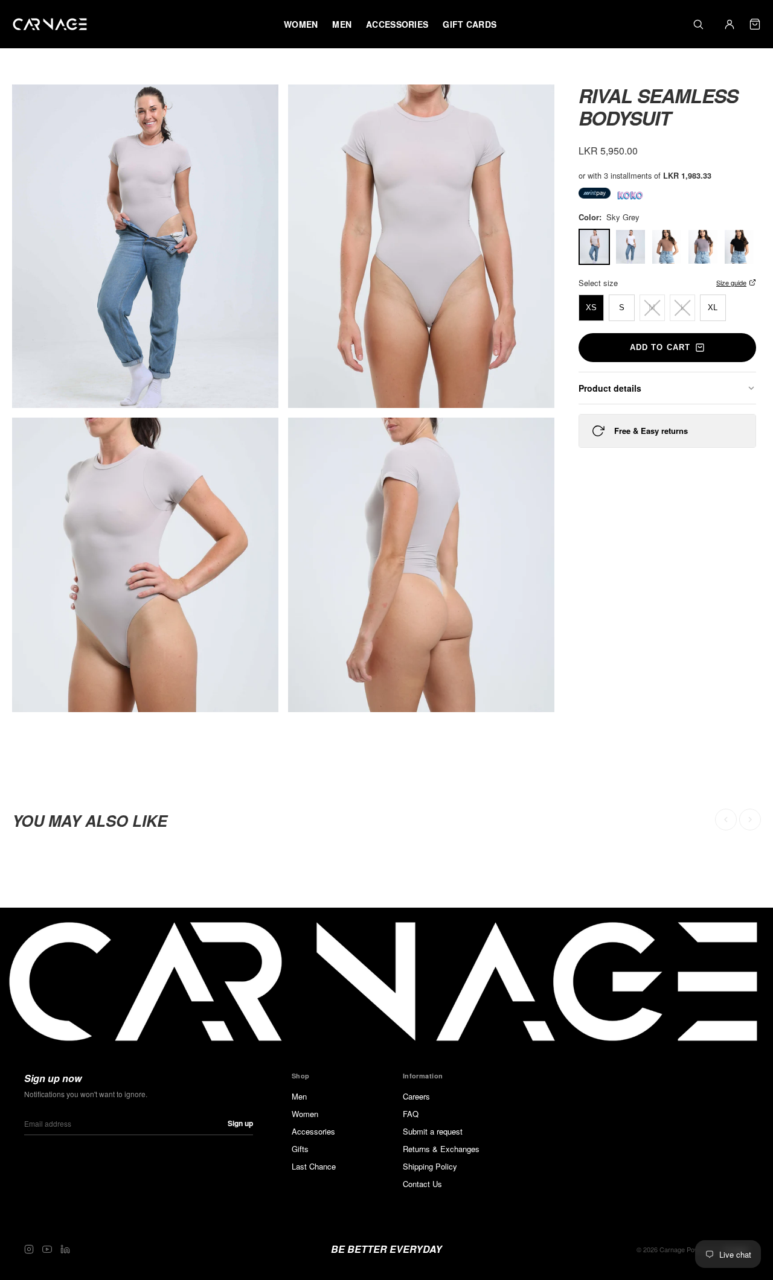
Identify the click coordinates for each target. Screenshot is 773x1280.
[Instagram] (29, 1249)
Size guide (731, 282)
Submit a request (433, 1131)
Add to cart (660, 347)
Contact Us (422, 1183)
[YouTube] (47, 1249)
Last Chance (314, 1166)
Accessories (313, 1131)
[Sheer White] (630, 247)
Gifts (300, 1148)
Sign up (240, 1123)
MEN (341, 24)
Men (299, 1096)
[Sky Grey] (594, 247)
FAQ (411, 1113)
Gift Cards (469, 24)
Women (305, 1113)
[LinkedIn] (65, 1249)
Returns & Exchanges (441, 1148)
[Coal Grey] (703, 247)
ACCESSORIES (397, 24)
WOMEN (301, 24)
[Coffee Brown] (666, 247)
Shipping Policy (430, 1166)
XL (712, 307)
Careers (416, 1096)
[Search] (698, 24)
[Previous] (726, 819)
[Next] (750, 819)
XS (591, 307)
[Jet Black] (739, 247)
